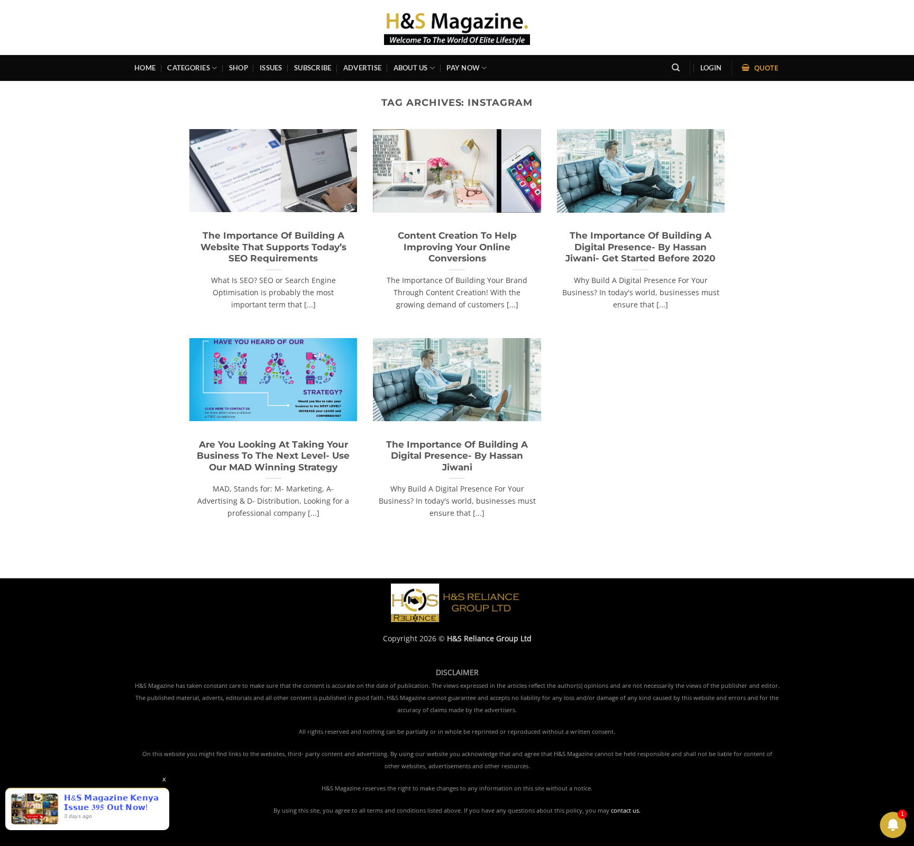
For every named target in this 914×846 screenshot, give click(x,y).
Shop (238, 67)
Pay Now (463, 67)
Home (145, 67)
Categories (188, 67)
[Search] (676, 68)
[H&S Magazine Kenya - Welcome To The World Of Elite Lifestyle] (457, 27)
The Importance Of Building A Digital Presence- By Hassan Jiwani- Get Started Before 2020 (640, 246)
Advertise (362, 67)
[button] (710, 68)
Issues (271, 67)
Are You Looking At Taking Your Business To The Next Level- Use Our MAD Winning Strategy (273, 455)
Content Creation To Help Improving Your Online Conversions (457, 246)
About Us (411, 67)
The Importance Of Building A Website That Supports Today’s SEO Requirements (273, 246)
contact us (625, 810)
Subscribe (312, 67)
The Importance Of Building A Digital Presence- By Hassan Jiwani (457, 455)
